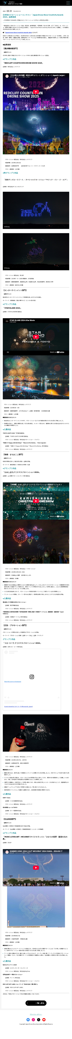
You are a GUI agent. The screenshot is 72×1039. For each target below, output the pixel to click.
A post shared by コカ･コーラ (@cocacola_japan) (18, 706)
